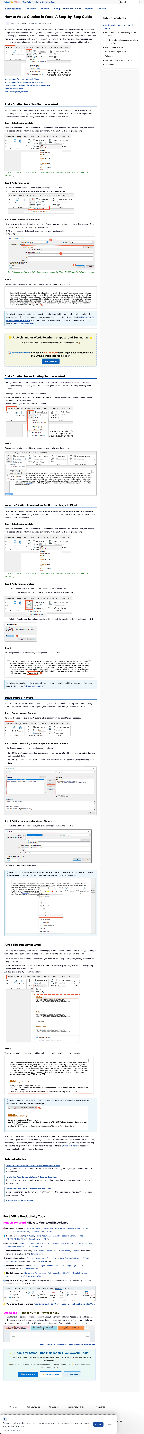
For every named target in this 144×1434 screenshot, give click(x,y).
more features (29, 1269)
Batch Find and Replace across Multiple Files (40, 1243)
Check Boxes (52, 1258)
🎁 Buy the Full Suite (51, 1374)
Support (89, 8)
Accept (98, 1424)
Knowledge (34, 1407)
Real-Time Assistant (44, 1228)
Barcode (86, 1258)
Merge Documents (43, 1236)
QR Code (77, 1258)
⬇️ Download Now (28, 1374)
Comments (109, 64)
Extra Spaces (38, 1251)
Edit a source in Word (13, 88)
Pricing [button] (56, 8)
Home (14, 1407)
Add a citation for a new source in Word (21, 79)
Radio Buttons (66, 1258)
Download (44, 8)
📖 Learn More (72, 1374)
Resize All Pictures (68, 1243)
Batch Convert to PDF (38, 1239)
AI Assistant (29, 1228)
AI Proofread (49, 1231)
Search (102, 8)
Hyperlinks (76, 1251)
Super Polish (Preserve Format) (68, 1228)
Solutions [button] (31, 8)
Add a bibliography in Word (16, 92)
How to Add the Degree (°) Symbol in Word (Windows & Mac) (33, 1165)
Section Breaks (52, 1251)
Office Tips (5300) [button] (72, 8)
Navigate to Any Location (35, 1273)
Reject (109, 1424)
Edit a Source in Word (24, 323)
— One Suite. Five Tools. (30, 2)
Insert (43, 1261)
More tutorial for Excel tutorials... (20, 1200)
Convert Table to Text (34, 1246)
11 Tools (34, 1276)
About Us (100, 1407)
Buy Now (55, 1304)
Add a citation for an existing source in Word (24, 82)
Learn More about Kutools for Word (79, 1304)
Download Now (50, 361)
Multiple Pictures (13, 1261)
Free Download (41, 1304)
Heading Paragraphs (71, 1265)
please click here (69, 1146)
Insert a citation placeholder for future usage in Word (27, 85)
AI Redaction (37, 1231)
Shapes (58, 1265)
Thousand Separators (36, 1258)
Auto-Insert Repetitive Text (59, 1273)
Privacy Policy (77, 1407)
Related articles (111, 56)
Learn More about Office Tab (82, 1345)
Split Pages (29, 1236)
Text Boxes (65, 1251)
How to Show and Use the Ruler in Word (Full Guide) (29, 1189)
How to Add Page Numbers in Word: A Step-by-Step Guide (31, 1177)
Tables (50, 1265)
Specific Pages (39, 1265)
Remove (34, 1254)
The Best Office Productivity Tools (119, 60)
